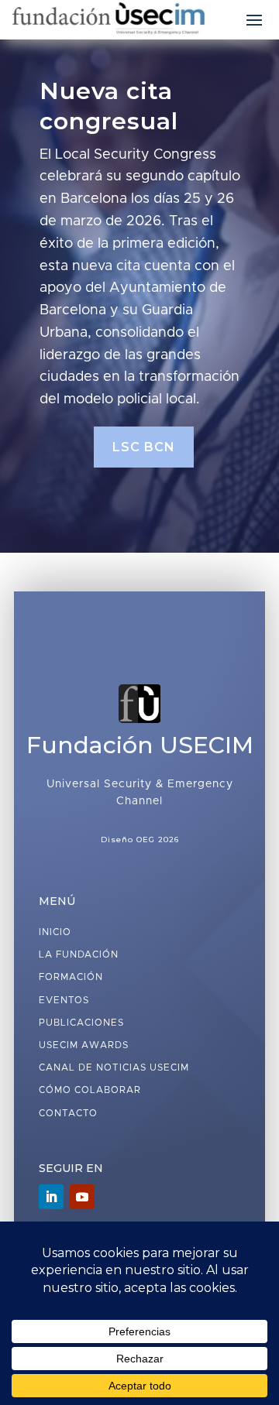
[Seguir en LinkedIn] (51, 1196)
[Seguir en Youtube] (82, 1196)
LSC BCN (143, 447)
